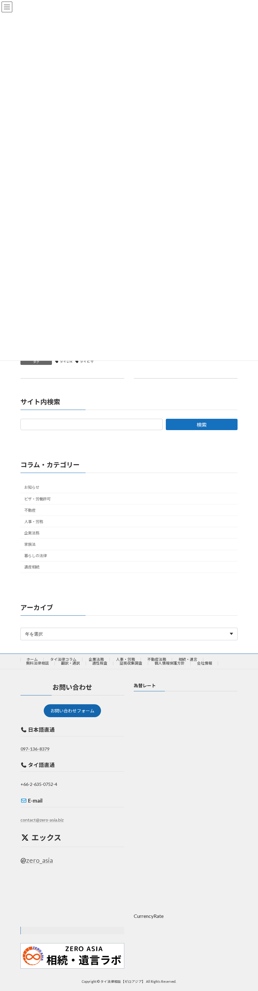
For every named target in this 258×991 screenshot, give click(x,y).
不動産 (30, 510)
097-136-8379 (34, 748)
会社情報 (204, 663)
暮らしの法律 (35, 555)
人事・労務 (33, 521)
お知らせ (31, 487)
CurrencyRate (149, 916)
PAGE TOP (246, 954)
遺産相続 (31, 567)
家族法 (30, 544)
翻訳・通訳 (70, 663)
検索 (202, 424)
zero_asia (39, 860)
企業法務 (31, 532)
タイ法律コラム (63, 659)
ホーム (32, 659)
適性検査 (99, 663)
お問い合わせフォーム (72, 710)
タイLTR (66, 361)
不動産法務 (156, 659)
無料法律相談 (37, 663)
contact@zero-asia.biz (42, 819)
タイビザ (87, 361)
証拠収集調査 (131, 663)
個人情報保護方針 (169, 663)
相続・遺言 (187, 659)
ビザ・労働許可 (37, 498)
